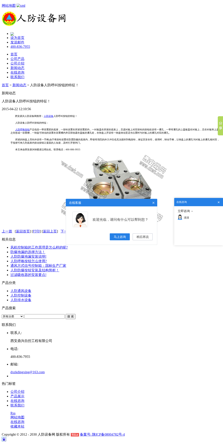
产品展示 (17, 396)
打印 (36, 231)
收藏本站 (17, 426)
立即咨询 (184, 211)
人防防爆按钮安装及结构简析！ (34, 270)
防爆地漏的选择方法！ (27, 252)
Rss (12, 413)
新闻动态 (17, 68)
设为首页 (17, 38)
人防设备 (48, 116)
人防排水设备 (20, 300)
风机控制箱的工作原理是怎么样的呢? (39, 247)
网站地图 (9, 5)
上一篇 (7, 231)
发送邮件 (17, 42)
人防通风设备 (20, 291)
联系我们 (17, 77)
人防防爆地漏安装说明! (28, 256)
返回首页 (23, 231)
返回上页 (50, 231)
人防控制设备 (20, 295)
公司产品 (17, 59)
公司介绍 (17, 63)
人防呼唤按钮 (22, 129)
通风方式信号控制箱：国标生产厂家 (38, 265)
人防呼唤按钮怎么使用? (28, 261)
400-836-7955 (20, 46)
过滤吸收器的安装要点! (28, 275)
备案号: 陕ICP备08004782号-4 (102, 434)
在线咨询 (17, 72)
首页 (13, 54)
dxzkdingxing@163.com (27, 372)
